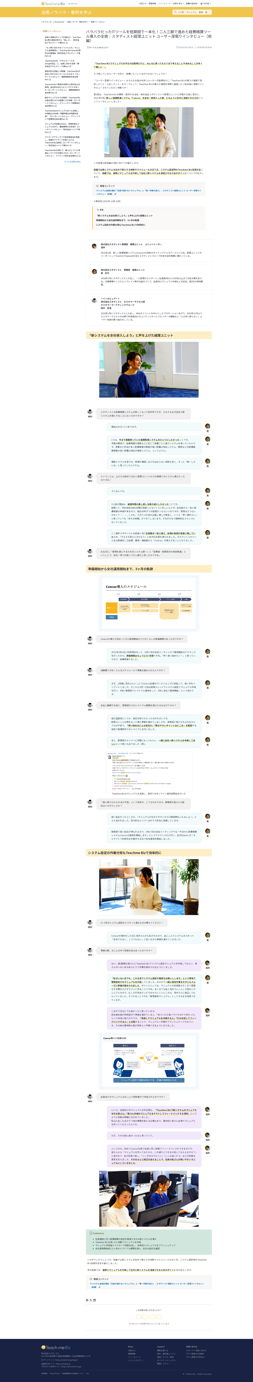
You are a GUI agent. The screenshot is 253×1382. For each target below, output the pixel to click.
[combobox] (192, 12)
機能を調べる (162, 1350)
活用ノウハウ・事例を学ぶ (77, 22)
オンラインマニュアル (166, 1360)
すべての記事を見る (72, 161)
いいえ (155, 1317)
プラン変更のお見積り (195, 1353)
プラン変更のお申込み (195, 1357)
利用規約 (44, 1373)
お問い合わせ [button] (191, 3)
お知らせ (143, 3)
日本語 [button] (206, 3)
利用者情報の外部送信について (73, 1373)
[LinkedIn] (94, 1300)
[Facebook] (87, 1300)
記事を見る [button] (177, 3)
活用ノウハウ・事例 (165, 1357)
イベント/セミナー (135, 1360)
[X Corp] (91, 1300)
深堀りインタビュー (98, 22)
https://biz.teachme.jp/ (71, 1366)
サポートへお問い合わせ (196, 1350)
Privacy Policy (55, 1373)
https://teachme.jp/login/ (66, 1360)
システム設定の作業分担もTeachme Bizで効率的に (120, 224)
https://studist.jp (63, 1363)
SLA (87, 1373)
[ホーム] (83, 1347)
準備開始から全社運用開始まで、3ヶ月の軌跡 (117, 220)
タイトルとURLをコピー (99, 47)
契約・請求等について (166, 1353)
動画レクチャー (163, 1363)
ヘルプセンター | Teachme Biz (52, 22)
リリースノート (164, 3)
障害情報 (152, 3)
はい (142, 1317)
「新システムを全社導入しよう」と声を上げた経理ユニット (124, 215)
